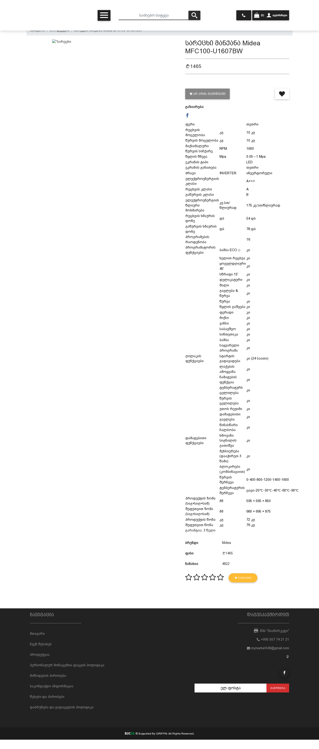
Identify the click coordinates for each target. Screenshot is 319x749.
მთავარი (37, 633)
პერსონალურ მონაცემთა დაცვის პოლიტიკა (67, 665)
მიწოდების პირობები (48, 676)
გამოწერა (277, 688)
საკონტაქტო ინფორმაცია (51, 686)
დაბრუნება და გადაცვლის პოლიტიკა (62, 707)
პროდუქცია (40, 654)
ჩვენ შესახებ (41, 644)
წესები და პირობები (47, 697)
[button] (187, 115)
